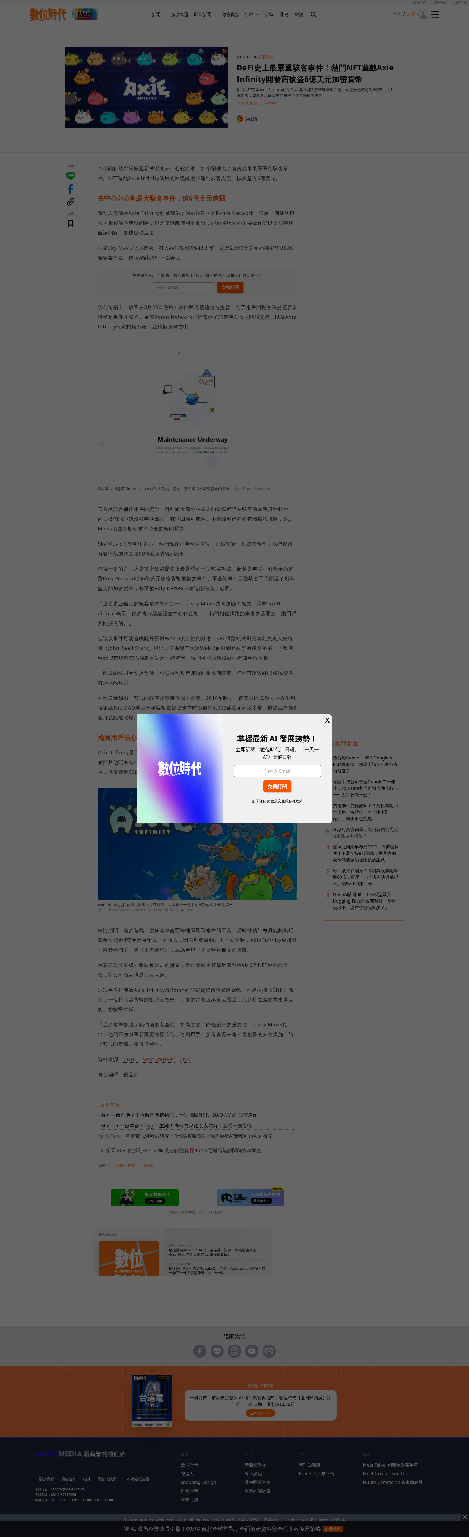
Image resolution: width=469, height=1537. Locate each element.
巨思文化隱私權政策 (287, 800)
